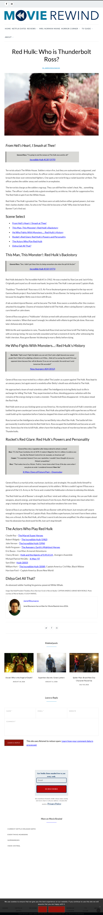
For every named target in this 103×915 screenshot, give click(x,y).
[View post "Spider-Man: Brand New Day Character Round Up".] (84, 662)
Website (72, 711)
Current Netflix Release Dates (22, 829)
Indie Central (14, 846)
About (8, 37)
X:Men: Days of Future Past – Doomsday (42, 472)
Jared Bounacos (51, 68)
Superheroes (13, 840)
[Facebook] (6, 4)
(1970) (42, 159)
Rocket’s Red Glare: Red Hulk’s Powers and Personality (39, 236)
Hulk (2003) (22, 562)
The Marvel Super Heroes (30, 535)
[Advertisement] (51, 876)
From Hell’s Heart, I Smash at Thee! (29, 223)
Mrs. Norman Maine (49, 29)
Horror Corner (69, 29)
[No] (100, 906)
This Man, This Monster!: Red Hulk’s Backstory (35, 227)
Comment (11, 721)
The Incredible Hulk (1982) (34, 539)
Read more (56, 909)
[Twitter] (46, 628)
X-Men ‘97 (35, 558)
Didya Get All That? (21, 245)
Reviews (31, 29)
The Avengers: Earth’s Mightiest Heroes (40, 547)
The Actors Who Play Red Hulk (27, 241)
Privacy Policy (54, 803)
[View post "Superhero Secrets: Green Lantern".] (51, 662)
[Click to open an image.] (51, 104)
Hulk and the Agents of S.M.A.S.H (36, 554)
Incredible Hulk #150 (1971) (42, 268)
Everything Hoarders (18, 834)
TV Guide (86, 29)
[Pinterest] (57, 628)
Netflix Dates (19, 29)
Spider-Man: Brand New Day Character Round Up (84, 679)
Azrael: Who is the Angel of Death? (19, 678)
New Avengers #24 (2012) (42, 369)
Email (41, 711)
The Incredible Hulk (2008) (32, 566)
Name (9, 711)
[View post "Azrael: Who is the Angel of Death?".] (19, 662)
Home (8, 29)
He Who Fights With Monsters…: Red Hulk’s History (37, 232)
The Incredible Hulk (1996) (32, 543)
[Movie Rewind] (51, 15)
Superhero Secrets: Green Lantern (51, 678)
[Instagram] (12, 4)
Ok (42, 909)
